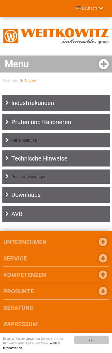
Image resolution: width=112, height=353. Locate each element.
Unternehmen (25, 242)
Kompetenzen (24, 274)
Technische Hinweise (39, 158)
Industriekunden (32, 103)
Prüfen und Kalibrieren (41, 122)
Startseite (10, 81)
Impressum (20, 324)
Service (30, 81)
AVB (16, 214)
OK (91, 340)
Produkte (18, 291)
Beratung (18, 307)
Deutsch (89, 8)
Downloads (26, 194)
